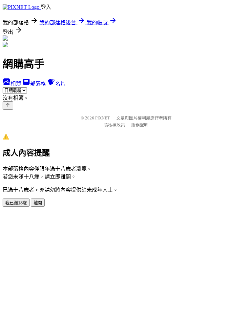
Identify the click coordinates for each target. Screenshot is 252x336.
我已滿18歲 (16, 202)
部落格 (38, 84)
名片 (60, 84)
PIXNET (102, 118)
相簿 (16, 84)
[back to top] (8, 105)
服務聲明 (139, 124)
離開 (37, 202)
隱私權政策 (114, 124)
